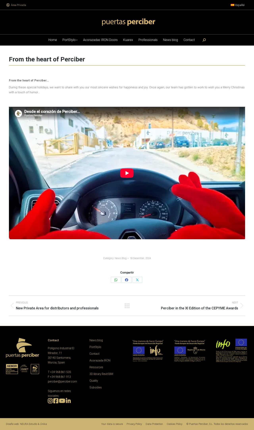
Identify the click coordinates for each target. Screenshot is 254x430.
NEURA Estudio (28, 423)
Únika (43, 423)
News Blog (121, 258)
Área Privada (18, 5)
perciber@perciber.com (62, 381)
